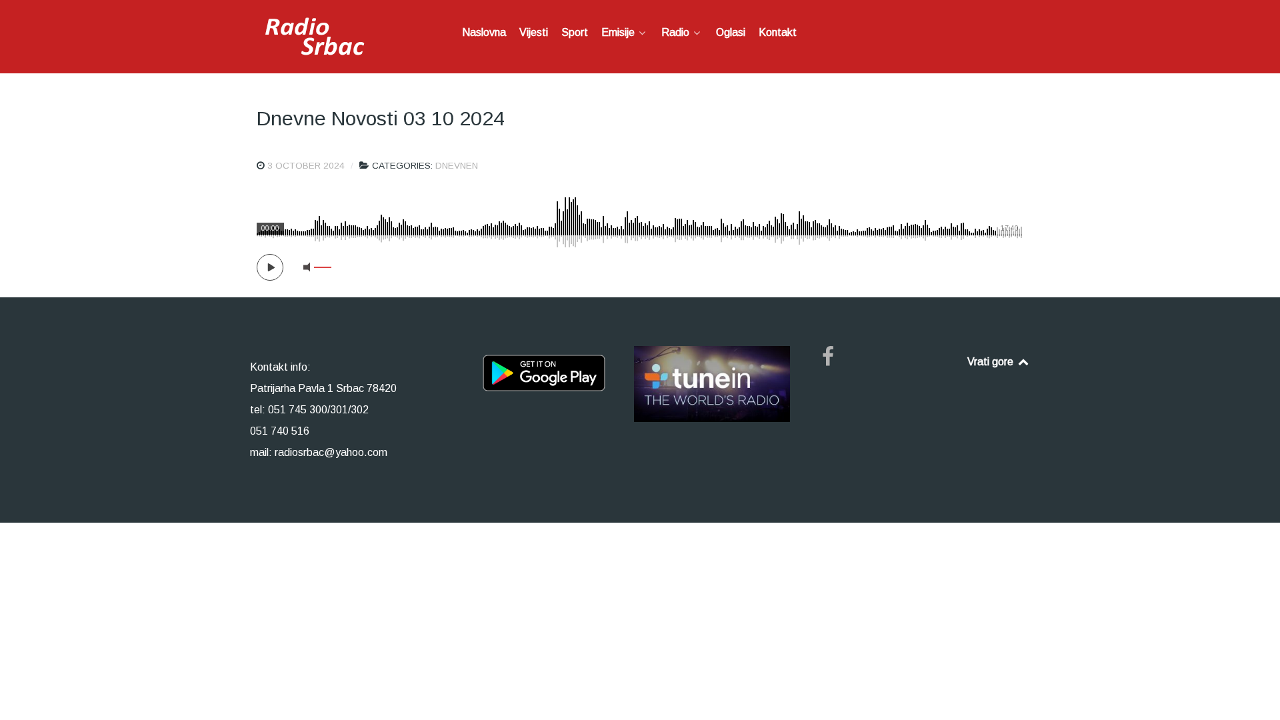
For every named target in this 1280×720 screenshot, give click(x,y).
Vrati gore (991, 361)
